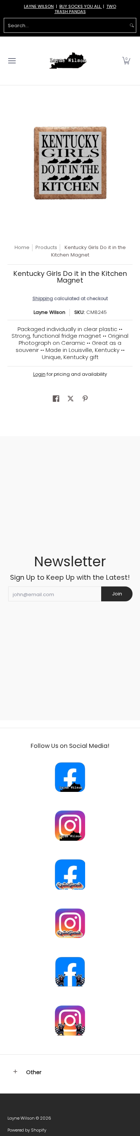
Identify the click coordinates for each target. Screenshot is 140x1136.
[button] (126, 61)
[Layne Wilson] (68, 60)
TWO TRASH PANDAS (85, 9)
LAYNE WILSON (39, 6)
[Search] (132, 25)
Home (22, 247)
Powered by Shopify (26, 1130)
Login (39, 374)
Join (117, 593)
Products (46, 247)
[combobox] (66, 25)
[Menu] (11, 61)
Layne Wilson (49, 312)
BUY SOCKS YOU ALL (80, 6)
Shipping (42, 298)
